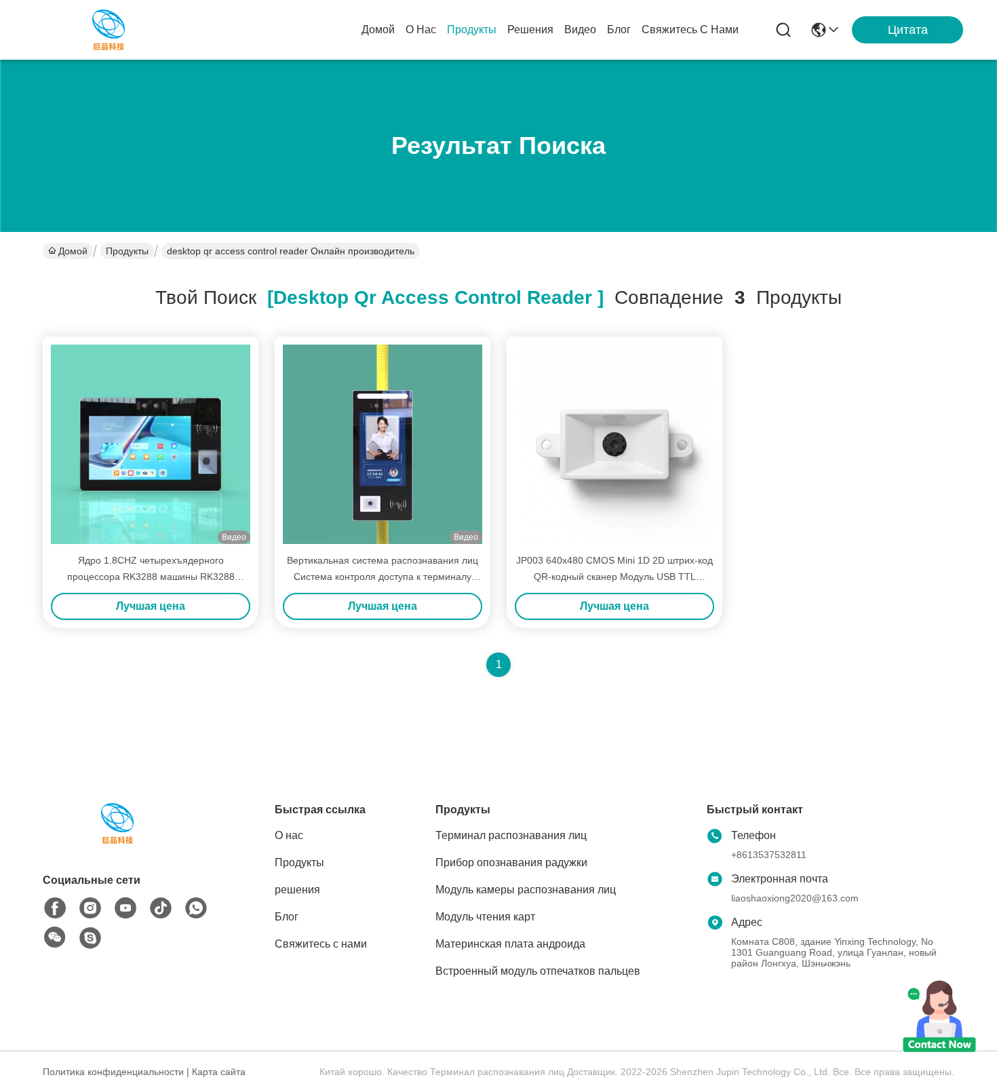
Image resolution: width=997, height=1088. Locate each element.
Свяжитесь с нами (690, 29)
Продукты (471, 29)
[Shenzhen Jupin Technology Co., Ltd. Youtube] (125, 908)
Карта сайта (219, 1071)
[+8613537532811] (90, 938)
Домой (378, 29)
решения (530, 29)
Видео (580, 29)
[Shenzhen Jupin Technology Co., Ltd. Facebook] (55, 908)
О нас (421, 29)
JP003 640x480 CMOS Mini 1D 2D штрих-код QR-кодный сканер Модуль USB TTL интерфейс (614, 576)
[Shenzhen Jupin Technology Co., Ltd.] (108, 29)
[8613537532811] (196, 908)
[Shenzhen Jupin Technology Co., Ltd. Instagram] (90, 908)
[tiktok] (161, 908)
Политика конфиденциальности (113, 1071)
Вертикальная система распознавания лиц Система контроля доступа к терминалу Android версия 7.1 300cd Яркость (382, 576)
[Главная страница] (117, 840)
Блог (619, 29)
